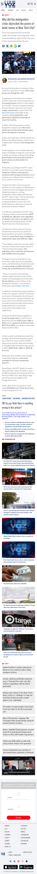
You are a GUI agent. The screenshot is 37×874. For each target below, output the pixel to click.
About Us (8, 847)
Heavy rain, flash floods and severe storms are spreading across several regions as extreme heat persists (18, 655)
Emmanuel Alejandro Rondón (21, 79)
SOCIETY (7, 838)
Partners (24, 844)
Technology (24, 841)
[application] (18, 765)
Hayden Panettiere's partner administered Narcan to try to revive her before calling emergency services (17, 670)
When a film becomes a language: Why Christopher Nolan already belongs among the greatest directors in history (18, 720)
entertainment (25, 838)
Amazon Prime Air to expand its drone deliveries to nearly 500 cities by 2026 (20, 435)
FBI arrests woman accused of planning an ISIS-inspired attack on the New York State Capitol (17, 488)
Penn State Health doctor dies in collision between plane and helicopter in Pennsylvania (18, 561)
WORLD (23, 832)
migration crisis (29, 398)
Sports (7, 841)
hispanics (10, 10)
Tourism (16, 398)
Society (6, 15)
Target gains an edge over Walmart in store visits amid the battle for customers (18, 630)
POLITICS (23, 10)
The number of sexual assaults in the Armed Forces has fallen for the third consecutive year (18, 709)
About (10, 852)
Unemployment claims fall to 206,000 (14, 583)
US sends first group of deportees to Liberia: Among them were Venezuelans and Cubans (19, 606)
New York (7, 398)
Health (31, 10)
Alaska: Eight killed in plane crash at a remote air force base (18, 537)
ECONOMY (7, 835)
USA (17, 10)
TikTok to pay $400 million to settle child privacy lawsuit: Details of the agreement (20, 430)
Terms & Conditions (14, 855)
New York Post (23, 286)
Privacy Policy (27, 852)
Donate (3, 10)
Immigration (25, 835)
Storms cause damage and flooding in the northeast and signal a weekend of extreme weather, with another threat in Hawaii (19, 512)
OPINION (7, 844)
